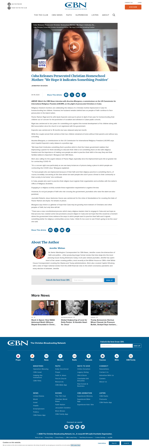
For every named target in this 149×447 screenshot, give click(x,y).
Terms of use (39, 437)
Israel (35, 402)
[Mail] (78, 95)
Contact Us (128, 2)
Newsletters (104, 369)
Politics (36, 412)
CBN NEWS (57, 15)
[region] (74, 443)
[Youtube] (66, 427)
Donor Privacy (59, 437)
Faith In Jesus (60, 375)
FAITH (69, 15)
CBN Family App (61, 414)
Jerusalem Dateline (62, 408)
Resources (59, 382)
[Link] (83, 95)
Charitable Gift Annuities (83, 380)
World (35, 399)
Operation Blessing (40, 369)
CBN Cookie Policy (71, 437)
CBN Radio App (105, 402)
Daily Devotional (61, 369)
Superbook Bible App (83, 400)
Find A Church (60, 379)
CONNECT (103, 366)
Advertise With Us (106, 375)
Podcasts (103, 399)
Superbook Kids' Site (85, 405)
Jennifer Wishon (39, 86)
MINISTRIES (38, 366)
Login (139, 2)
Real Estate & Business (82, 385)
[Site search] (114, 16)
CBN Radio (103, 396)
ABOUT (105, 15)
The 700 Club (41, 15)
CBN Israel (37, 372)
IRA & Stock (82, 375)
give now (133, 7)
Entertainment (38, 409)
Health (35, 406)
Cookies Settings (100, 437)
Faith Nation (60, 405)
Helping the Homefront (37, 376)
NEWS (35, 393)
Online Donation (83, 369)
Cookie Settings (102, 443)
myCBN (110, 437)
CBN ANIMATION (84, 393)
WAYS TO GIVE (83, 366)
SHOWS (58, 393)
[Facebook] (66, 95)
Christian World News (61, 400)
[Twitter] (72, 95)
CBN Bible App (61, 385)
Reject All (114, 443)
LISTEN (95, 15)
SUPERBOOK (82, 15)
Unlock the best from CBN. (58, 280)
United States (38, 396)
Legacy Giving (83, 372)
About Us (103, 382)
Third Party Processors (86, 437)
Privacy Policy (49, 437)
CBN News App (39, 415)
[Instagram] (77, 427)
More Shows (60, 411)
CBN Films (37, 381)
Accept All (126, 443)
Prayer (57, 372)
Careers (102, 379)
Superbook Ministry (85, 396)
